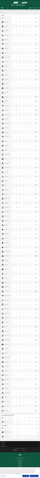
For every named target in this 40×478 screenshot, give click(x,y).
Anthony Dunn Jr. (6, 105)
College (37, 417)
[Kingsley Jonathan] (3, 432)
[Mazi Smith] (3, 331)
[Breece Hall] (3, 141)
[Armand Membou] (3, 216)
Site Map (20, 466)
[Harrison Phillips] (3, 282)
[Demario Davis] (3, 97)
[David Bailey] (3, 26)
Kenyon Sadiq (6, 304)
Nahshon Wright (6, 401)
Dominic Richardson (7, 295)
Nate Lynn (5, 185)
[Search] (36, 8)
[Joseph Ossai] (3, 260)
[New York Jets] (20, 455)
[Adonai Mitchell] (3, 220)
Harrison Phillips (6, 282)
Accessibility (20, 461)
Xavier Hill (5, 158)
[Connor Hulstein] (3, 163)
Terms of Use (20, 465)
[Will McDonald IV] (3, 203)
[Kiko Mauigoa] (3, 190)
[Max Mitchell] (3, 225)
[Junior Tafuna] (3, 349)
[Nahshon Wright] (3, 402)
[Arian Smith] (3, 322)
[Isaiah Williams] (3, 379)
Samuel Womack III (7, 392)
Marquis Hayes (6, 145)
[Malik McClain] (3, 194)
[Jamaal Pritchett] (3, 291)
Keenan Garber (6, 136)
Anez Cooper (6, 83)
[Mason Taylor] (3, 353)
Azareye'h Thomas (6, 357)
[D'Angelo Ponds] (3, 287)
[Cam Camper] (3, 61)
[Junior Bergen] (3, 44)
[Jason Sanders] (3, 309)
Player (3, 417)
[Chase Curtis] (3, 92)
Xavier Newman (6, 242)
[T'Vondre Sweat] (3, 344)
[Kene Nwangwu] (3, 247)
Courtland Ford (6, 127)
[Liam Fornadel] (3, 132)
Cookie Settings (3, 475)
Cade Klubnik (6, 176)
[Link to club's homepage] (2, 7)
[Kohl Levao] (3, 181)
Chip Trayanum (6, 366)
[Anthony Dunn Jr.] (3, 106)
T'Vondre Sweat (6, 344)
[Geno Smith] (3, 326)
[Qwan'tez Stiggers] (3, 340)
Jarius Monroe (6, 229)
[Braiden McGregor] (3, 207)
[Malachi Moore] (3, 234)
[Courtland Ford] (3, 128)
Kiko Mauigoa (6, 189)
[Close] (38, 469)
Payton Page (6, 264)
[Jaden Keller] (3, 172)
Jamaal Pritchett (6, 291)
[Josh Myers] (3, 238)
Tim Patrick (6, 273)
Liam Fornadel (6, 132)
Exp (32, 417)
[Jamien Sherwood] (3, 313)
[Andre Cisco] (3, 66)
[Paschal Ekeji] (3, 110)
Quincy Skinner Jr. (7, 317)
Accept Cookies (25, 475)
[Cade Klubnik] (3, 176)
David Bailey (6, 26)
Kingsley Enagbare (7, 114)
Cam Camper (6, 61)
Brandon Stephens (7, 335)
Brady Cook (6, 79)
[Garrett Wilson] (3, 388)
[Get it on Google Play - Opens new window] (23, 450)
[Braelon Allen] (3, 22)
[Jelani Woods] (3, 397)
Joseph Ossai (6, 260)
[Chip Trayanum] (3, 366)
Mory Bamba (6, 30)
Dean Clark (5, 70)
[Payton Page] (3, 265)
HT (21, 417)
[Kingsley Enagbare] (3, 114)
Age (29, 417)
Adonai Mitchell (6, 220)
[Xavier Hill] (3, 159)
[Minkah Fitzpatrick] (3, 123)
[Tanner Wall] (3, 375)
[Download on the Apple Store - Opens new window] (16, 450)
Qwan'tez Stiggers (6, 339)
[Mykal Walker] (3, 371)
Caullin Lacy (6, 436)
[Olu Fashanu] (3, 119)
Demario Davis (6, 96)
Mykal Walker (6, 370)
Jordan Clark (6, 74)
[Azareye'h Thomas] (3, 357)
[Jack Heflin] (3, 150)
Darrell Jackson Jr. (7, 167)
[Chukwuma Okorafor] (3, 251)
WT (25, 417)
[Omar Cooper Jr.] (3, 88)
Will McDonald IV (6, 202)
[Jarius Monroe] (3, 229)
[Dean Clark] (3, 70)
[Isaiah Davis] (3, 101)
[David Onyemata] (3, 256)
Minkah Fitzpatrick (6, 123)
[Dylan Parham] (3, 269)
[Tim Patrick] (3, 273)
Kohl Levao (5, 180)
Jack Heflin (5, 149)
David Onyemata (6, 255)
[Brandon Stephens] (3, 335)
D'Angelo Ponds (6, 286)
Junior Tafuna (6, 348)
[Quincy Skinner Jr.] (3, 318)
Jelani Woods (6, 397)
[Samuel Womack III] (3, 393)
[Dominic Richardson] (3, 296)
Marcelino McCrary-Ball (7, 198)
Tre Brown (5, 52)
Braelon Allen (6, 21)
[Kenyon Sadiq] (3, 304)
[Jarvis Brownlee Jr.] (3, 57)
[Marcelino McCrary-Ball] (3, 198)
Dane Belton (6, 39)
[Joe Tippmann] (3, 362)
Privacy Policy (18, 473)
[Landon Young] (3, 406)
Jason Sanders (6, 308)
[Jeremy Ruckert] (3, 300)
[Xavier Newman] (3, 243)
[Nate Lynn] (3, 185)
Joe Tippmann (6, 361)
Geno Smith (6, 326)
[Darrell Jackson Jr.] (3, 167)
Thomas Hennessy (7, 154)
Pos (17, 417)
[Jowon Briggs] (3, 48)
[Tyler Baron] (3, 422)
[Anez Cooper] (3, 84)
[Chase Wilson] (3, 384)
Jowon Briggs (6, 48)
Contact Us (20, 463)
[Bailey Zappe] (3, 410)
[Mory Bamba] (3, 31)
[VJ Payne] (3, 278)
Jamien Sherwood (6, 313)
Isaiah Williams (6, 379)
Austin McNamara (6, 211)
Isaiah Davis (6, 101)
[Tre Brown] (3, 53)
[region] (20, 472)
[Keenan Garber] (3, 137)
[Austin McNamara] (3, 212)
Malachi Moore (6, 233)
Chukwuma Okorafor (7, 251)
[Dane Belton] (3, 39)
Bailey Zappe (6, 410)
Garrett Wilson (6, 388)
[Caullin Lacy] (3, 436)
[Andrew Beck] (3, 35)
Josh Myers (6, 238)
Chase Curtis (6, 92)
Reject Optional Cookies (34, 475)
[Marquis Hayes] (3, 145)
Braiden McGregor (6, 207)
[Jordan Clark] (3, 75)
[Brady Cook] (3, 79)
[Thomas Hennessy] (3, 154)
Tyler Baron (6, 421)
